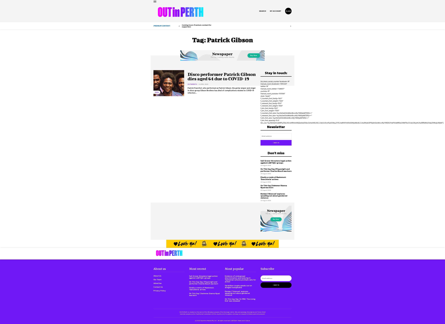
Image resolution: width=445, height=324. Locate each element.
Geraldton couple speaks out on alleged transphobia (238, 286)
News (157, 92)
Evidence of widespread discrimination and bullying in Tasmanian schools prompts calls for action (240, 279)
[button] (262, 11)
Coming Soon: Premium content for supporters (196, 26)
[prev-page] (179, 26)
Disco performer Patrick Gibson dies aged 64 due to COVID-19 (222, 76)
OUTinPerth (192, 84)
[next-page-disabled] (290, 26)
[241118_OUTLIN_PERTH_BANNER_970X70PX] (222, 244)
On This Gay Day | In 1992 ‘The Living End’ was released (240, 300)
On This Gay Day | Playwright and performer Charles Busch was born (276, 170)
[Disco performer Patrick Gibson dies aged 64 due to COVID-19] (168, 83)
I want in (276, 143)
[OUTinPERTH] (180, 12)
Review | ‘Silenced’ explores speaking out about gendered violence (274, 195)
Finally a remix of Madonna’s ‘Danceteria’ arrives (273, 178)
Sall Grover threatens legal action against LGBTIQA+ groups (276, 161)
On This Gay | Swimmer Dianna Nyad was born (274, 186)
